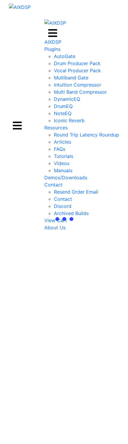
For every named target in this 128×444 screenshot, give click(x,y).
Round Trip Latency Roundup (86, 135)
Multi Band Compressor (80, 92)
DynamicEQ (67, 99)
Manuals (63, 170)
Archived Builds (71, 213)
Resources (56, 128)
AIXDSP (52, 42)
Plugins (52, 49)
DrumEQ (63, 106)
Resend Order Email (76, 192)
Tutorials (63, 156)
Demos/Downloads (65, 178)
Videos (61, 163)
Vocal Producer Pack (77, 70)
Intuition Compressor (77, 85)
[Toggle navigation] (17, 125)
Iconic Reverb (69, 120)
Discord (62, 206)
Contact (53, 185)
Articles (62, 142)
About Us (54, 227)
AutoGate (64, 56)
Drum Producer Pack (77, 63)
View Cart (55, 220)
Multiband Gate (71, 78)
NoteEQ (62, 113)
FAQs (59, 149)
